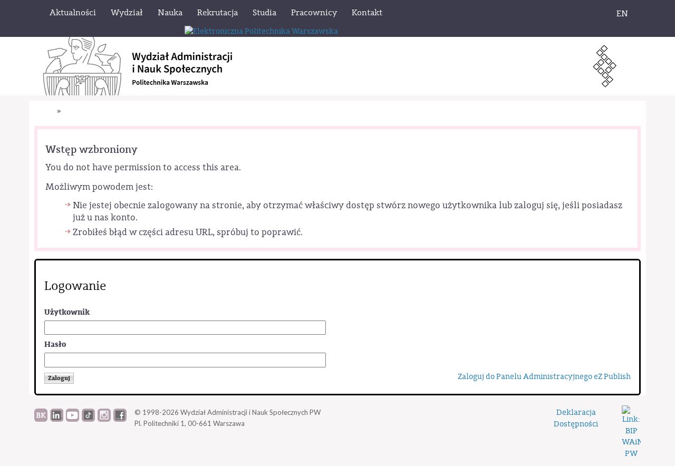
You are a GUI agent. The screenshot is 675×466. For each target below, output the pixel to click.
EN (622, 13)
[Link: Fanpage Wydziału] (120, 419)
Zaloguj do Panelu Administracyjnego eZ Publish (544, 377)
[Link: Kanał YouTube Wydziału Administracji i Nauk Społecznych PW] (72, 419)
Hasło (55, 344)
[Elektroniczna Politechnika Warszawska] (261, 31)
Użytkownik (67, 312)
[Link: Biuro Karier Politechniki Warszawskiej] (40, 419)
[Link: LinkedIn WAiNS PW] (56, 419)
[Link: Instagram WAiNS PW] (104, 419)
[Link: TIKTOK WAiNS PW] (88, 419)
